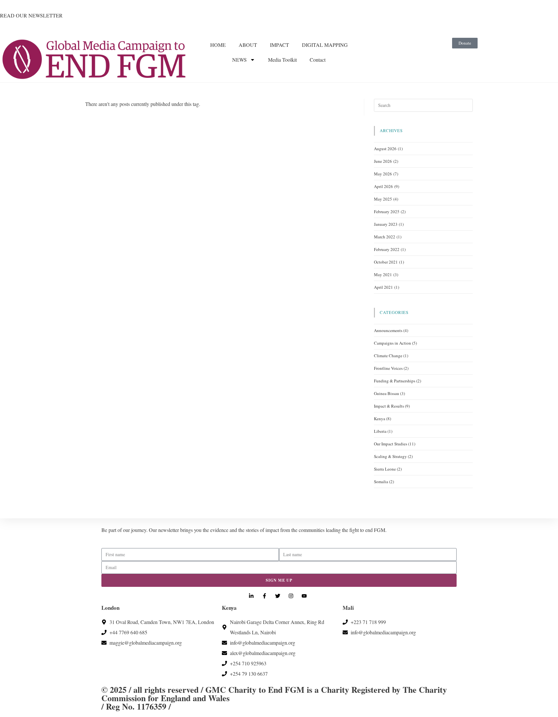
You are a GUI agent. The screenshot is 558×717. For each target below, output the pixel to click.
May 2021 (383, 274)
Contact (318, 59)
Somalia (381, 481)
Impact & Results (389, 406)
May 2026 (383, 174)
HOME (218, 44)
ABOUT (248, 44)
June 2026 (383, 161)
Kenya (379, 418)
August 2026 (385, 148)
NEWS (239, 59)
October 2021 (386, 262)
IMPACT (279, 44)
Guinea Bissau (386, 393)
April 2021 (383, 287)
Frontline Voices (388, 368)
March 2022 (384, 237)
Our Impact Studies (390, 444)
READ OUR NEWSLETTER (31, 15)
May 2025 (383, 199)
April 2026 (383, 186)
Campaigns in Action (392, 343)
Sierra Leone (385, 469)
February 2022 (386, 249)
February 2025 (386, 211)
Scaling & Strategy (390, 456)
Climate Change (388, 355)
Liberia (380, 431)
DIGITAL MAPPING (325, 44)
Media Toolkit (282, 59)
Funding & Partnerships (394, 381)
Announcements (388, 330)
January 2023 (386, 224)
